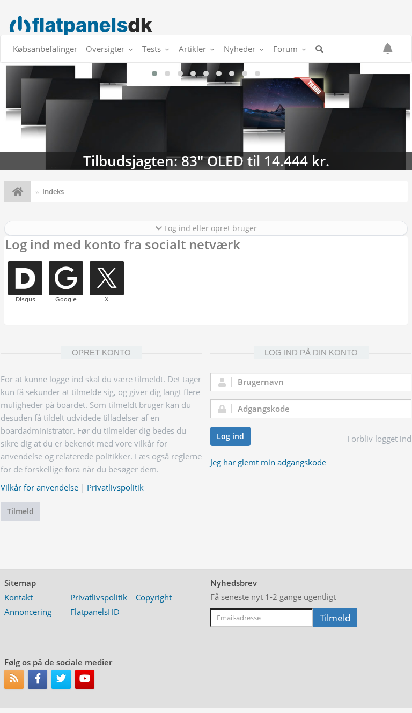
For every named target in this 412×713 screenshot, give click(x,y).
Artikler (192, 48)
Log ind (230, 436)
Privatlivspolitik (115, 487)
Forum (285, 48)
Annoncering (28, 611)
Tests (151, 48)
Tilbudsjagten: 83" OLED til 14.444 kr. (206, 116)
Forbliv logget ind (379, 438)
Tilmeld (20, 511)
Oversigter (105, 48)
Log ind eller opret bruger (209, 228)
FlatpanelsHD (95, 611)
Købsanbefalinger (45, 48)
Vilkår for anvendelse (39, 487)
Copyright (154, 597)
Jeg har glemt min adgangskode (268, 462)
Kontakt (18, 597)
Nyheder (239, 48)
